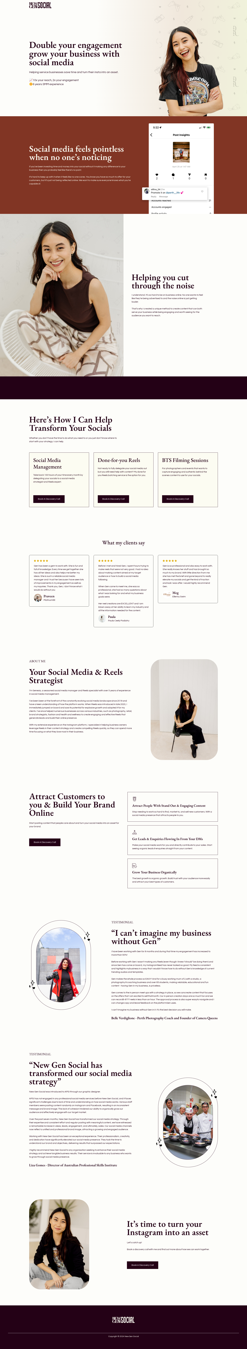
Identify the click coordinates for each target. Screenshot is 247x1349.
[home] (40, 5)
